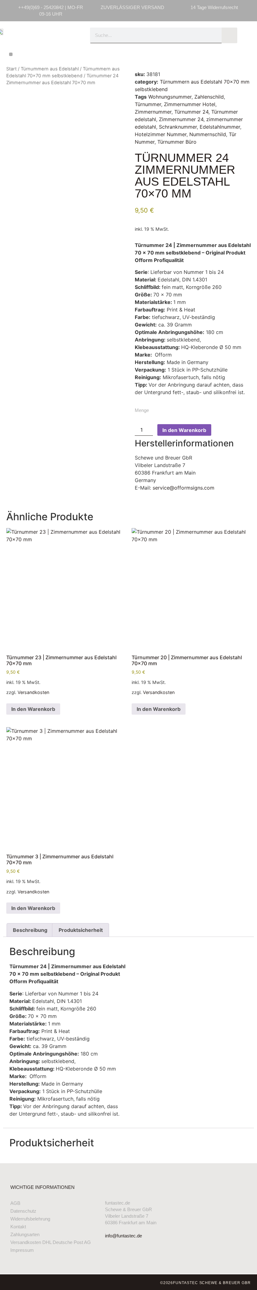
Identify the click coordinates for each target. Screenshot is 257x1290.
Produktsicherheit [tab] (81, 930)
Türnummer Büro (177, 142)
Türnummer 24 (191, 112)
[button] (11, 54)
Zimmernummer (153, 112)
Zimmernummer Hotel (189, 104)
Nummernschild (207, 134)
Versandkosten (33, 692)
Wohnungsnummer (169, 97)
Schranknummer (178, 127)
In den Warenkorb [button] (33, 709)
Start (11, 69)
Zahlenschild (209, 97)
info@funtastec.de (123, 1235)
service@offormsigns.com (183, 488)
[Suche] (229, 35)
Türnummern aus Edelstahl (50, 69)
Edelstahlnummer (220, 127)
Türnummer (148, 104)
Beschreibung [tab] (30, 930)
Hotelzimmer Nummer (160, 134)
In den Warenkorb (184, 430)
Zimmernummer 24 (181, 119)
